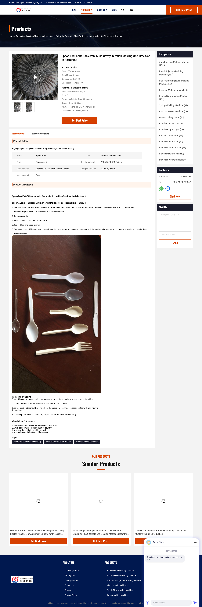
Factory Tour (70, 575)
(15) (171, 135)
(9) (171, 153)
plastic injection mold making (58, 442)
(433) (171, 73)
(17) (173, 123)
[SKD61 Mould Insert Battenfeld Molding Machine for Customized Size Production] (163, 501)
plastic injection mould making (27, 442)
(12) (173, 111)
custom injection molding (87, 442)
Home (74, 10)
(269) (174, 82)
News (114, 10)
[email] (167, 188)
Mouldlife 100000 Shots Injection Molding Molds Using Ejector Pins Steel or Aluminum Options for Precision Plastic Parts (37, 532)
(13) (171, 129)
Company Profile (72, 570)
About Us (101, 10)
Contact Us (69, 585)
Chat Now (175, 196)
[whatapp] (161, 188)
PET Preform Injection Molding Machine (124, 580)
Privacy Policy (71, 595)
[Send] (195, 603)
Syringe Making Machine (117, 595)
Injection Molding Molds (36, 36)
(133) (174, 98)
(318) (173, 90)
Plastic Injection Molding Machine (121, 575)
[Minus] (195, 542)
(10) (171, 117)
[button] (14, 506)
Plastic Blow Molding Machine (120, 590)
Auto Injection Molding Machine (120, 570)
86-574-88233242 (85, 3)
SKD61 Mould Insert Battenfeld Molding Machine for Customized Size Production (160, 532)
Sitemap (68, 590)
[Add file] (148, 603)
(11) (174, 159)
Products (85, 10)
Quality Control (71, 580)
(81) (173, 105)
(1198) (174, 64)
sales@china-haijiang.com (59, 3)
